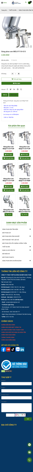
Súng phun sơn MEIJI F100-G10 (8, 210)
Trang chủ (4, 10)
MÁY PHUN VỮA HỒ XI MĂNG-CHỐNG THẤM (14, 243)
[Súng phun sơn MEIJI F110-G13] (17, 3)
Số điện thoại (4, 394)
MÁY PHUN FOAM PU (8, 257)
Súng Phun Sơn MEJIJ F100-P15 (24, 210)
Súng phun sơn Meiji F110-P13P (24, 148)
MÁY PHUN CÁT (6, 233)
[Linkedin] (14, 89)
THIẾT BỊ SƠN (12, 10)
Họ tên (3, 380)
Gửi (28, 419)
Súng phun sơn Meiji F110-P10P (8, 179)
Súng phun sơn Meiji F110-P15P (8, 148)
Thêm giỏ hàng (17, 79)
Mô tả (5, 95)
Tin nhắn (3, 401)
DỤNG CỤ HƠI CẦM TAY (8, 250)
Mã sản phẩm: (5, 60)
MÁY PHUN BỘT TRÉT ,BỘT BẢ (10, 240)
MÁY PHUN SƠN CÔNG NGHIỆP (11, 236)
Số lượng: (4, 73)
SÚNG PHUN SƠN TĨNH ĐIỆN (10, 229)
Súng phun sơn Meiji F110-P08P (24, 179)
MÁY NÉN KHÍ (6, 254)
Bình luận (14, 95)
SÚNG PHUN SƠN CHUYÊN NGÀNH (11, 261)
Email (2, 387)
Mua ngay (17, 83)
